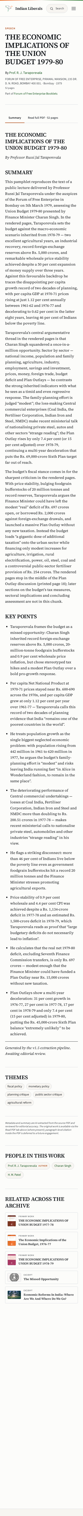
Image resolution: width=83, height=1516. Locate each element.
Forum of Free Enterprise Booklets (35, 94)
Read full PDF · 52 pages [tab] (43, 118)
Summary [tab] (15, 118)
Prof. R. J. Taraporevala (25, 72)
